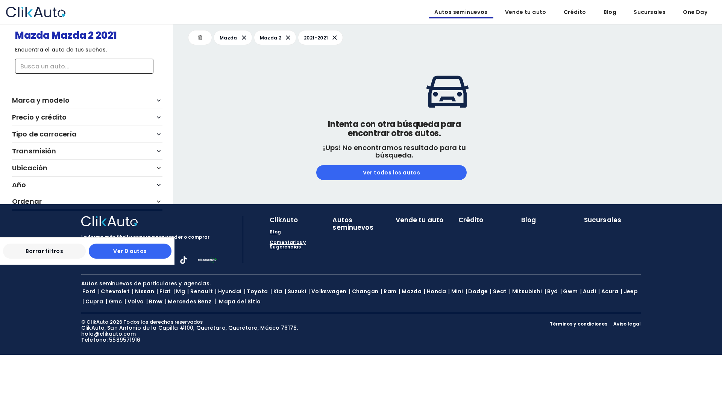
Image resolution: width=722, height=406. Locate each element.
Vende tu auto (525, 12)
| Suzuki (295, 291)
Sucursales (650, 12)
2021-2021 (316, 38)
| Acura (608, 291)
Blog (610, 12)
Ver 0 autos (130, 251)
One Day (695, 12)
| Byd (551, 291)
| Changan (364, 291)
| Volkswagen (327, 291)
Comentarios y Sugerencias (288, 244)
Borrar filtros (45, 251)
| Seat (498, 291)
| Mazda (410, 291)
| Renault (200, 291)
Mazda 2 (270, 38)
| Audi (588, 291)
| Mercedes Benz (188, 301)
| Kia (276, 291)
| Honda (435, 291)
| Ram (388, 291)
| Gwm (569, 291)
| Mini (455, 291)
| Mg (179, 291)
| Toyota (256, 291)
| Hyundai (228, 291)
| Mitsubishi (525, 291)
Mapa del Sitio (240, 301)
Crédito (575, 12)
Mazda (228, 38)
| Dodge (477, 291)
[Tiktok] (183, 262)
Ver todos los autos (391, 172)
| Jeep (629, 291)
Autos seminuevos (460, 12)
